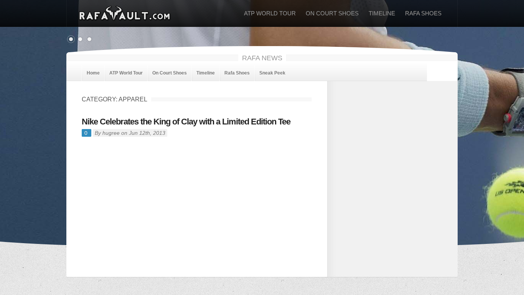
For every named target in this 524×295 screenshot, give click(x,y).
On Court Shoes (332, 13)
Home (93, 73)
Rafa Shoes (423, 13)
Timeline (382, 13)
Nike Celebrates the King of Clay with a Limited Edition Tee (186, 121)
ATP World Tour (270, 13)
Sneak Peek (272, 73)
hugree (111, 133)
